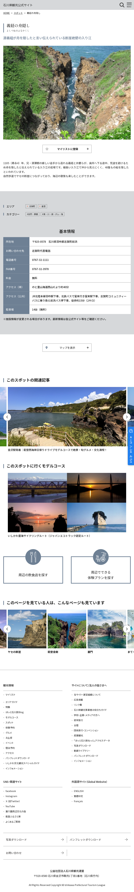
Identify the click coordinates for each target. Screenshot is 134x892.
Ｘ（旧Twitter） (13, 801)
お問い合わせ (14, 853)
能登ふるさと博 (13, 816)
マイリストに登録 (67, 149)
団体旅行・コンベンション (86, 730)
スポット (18, 13)
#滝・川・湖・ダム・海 (52, 214)
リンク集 (78, 704)
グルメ (9, 732)
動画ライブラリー (82, 750)
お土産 (9, 737)
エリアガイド (11, 702)
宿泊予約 (10, 748)
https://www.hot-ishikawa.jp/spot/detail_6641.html (27, 632)
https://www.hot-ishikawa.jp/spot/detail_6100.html (67, 632)
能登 (44, 206)
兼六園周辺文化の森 (16, 811)
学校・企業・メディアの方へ (87, 715)
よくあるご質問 (13, 821)
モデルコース (12, 717)
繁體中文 (78, 796)
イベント (10, 742)
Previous (7, 417)
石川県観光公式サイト (18, 4)
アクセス (10, 753)
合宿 (76, 725)
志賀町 (32, 206)
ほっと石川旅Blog (15, 712)
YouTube (10, 806)
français (78, 801)
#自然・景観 (32, 214)
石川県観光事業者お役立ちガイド (90, 709)
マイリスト (10, 694)
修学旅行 (78, 720)
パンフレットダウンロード (18, 758)
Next (127, 417)
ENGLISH (79, 791)
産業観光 (78, 735)
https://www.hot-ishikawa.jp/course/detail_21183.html (67, 505)
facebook (11, 791)
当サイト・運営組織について (87, 694)
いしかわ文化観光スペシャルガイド (23, 763)
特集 (8, 707)
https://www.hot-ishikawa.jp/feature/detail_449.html (67, 419)
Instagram (11, 796)
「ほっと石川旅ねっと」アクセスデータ (92, 740)
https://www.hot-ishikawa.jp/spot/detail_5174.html (107, 632)
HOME (6, 13)
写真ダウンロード (82, 745)
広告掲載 (78, 699)
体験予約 (10, 727)
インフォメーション (14, 768)
